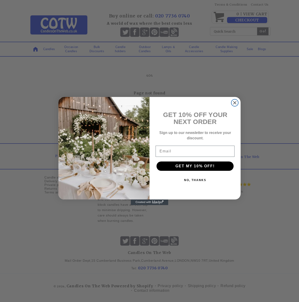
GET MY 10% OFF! (195, 166)
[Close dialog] (234, 102)
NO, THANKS (195, 180)
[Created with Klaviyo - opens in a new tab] (149, 202)
